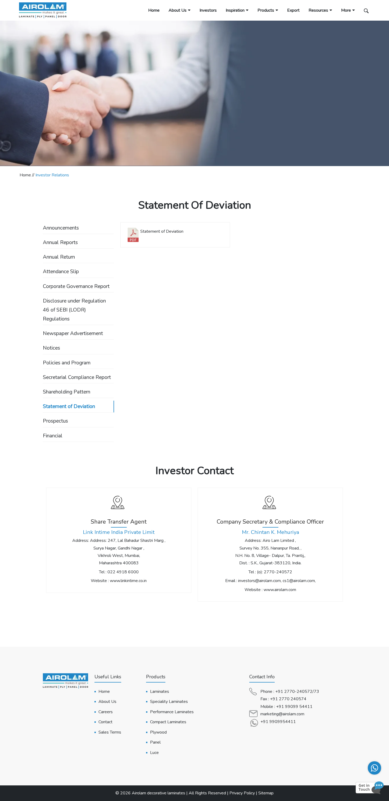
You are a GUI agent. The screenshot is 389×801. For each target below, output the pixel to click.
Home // (27, 175)
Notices (51, 348)
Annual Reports (60, 242)
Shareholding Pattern (66, 391)
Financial (52, 435)
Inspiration (235, 10)
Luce (154, 753)
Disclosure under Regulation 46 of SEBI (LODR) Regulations (74, 309)
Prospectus (55, 421)
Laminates (159, 691)
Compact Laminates (168, 722)
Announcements (61, 228)
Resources (318, 10)
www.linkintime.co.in (128, 581)
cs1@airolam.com (299, 581)
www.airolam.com (280, 590)
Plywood (158, 732)
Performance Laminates (172, 712)
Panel (155, 742)
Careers (105, 712)
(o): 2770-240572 (274, 572)
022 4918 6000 (123, 572)
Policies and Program (67, 362)
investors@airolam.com (259, 581)
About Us (178, 10)
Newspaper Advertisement (73, 333)
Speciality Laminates (169, 701)
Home (154, 10)
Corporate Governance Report (76, 286)
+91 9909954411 (278, 722)
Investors (208, 10)
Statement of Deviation (69, 406)
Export (293, 10)
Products (265, 10)
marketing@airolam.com (282, 714)
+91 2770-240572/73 (297, 691)
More (346, 10)
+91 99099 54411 (294, 707)
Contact (105, 722)
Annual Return (59, 257)
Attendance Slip (61, 271)
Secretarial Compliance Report (77, 377)
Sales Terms (109, 732)
